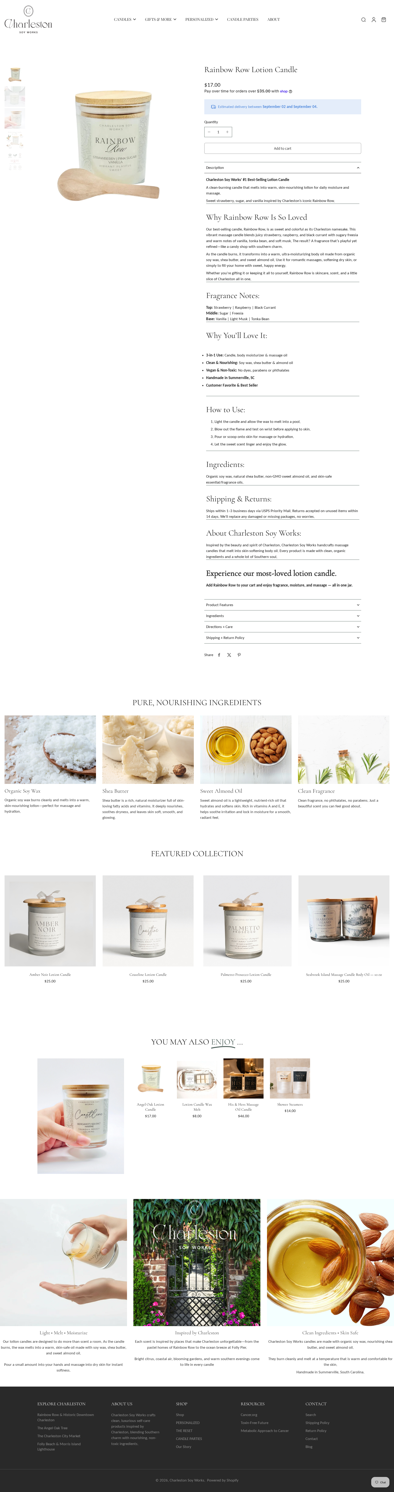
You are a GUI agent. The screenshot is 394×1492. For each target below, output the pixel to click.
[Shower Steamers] (290, 1078)
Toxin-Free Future (254, 1422)
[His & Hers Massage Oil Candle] (243, 1078)
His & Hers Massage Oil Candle (243, 1107)
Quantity (211, 122)
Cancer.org (249, 1414)
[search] (363, 19)
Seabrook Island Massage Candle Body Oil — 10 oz (344, 974)
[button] (282, 148)
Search (311, 1414)
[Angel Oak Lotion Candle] (150, 1078)
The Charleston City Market (58, 1436)
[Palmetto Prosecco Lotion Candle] (246, 921)
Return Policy (316, 1430)
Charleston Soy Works (187, 1480)
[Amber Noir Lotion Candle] (50, 921)
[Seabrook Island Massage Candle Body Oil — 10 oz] (344, 921)
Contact (312, 1438)
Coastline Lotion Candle (148, 974)
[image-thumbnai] (15, 74)
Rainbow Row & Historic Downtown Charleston (65, 1417)
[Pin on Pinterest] (239, 655)
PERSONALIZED (188, 1422)
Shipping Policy (317, 1422)
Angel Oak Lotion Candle (150, 1107)
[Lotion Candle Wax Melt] (197, 1078)
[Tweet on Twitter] (229, 655)
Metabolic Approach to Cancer (265, 1430)
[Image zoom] (108, 145)
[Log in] (373, 19)
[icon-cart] (383, 19)
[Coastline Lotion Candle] (148, 921)
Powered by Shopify (222, 1480)
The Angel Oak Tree (52, 1428)
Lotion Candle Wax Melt (197, 1107)
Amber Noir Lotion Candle (50, 974)
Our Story (183, 1446)
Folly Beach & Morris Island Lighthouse (59, 1447)
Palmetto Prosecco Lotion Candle (246, 974)
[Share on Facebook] (219, 655)
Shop (180, 1414)
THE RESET (184, 1430)
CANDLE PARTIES (189, 1438)
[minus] (209, 132)
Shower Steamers (290, 1104)
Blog (309, 1446)
